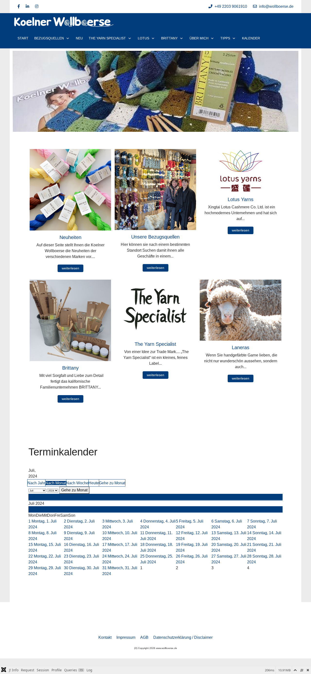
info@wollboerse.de (276, 6)
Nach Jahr (36, 483)
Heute (93, 483)
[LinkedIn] (27, 6)
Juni (32, 497)
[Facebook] (18, 6)
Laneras (240, 347)
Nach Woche (77, 483)
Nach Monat (55, 483)
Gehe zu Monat (112, 483)
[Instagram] (36, 6)
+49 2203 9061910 (231, 6)
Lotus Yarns (240, 199)
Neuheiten (70, 237)
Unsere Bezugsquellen (155, 236)
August (35, 509)
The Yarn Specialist (155, 344)
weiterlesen (70, 268)
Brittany (70, 368)
